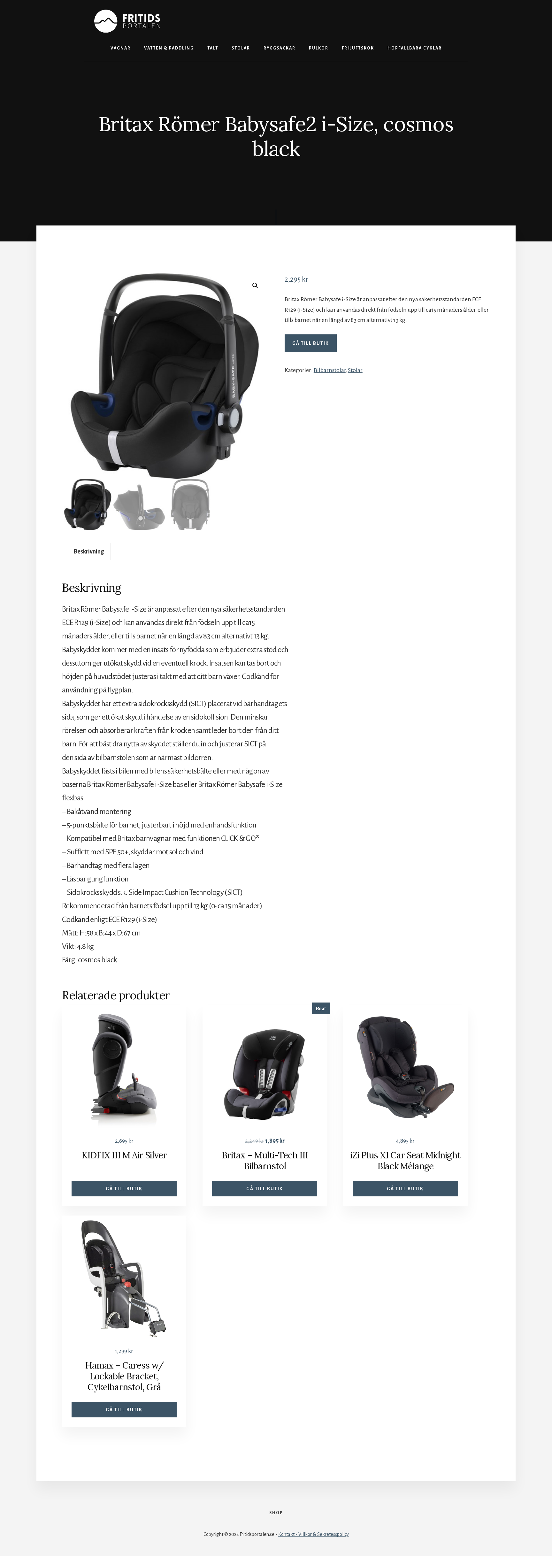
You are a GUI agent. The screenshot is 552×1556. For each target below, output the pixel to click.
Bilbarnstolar (330, 370)
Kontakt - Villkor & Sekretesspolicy (313, 1534)
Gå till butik (310, 343)
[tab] (89, 552)
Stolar (355, 370)
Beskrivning (88, 551)
